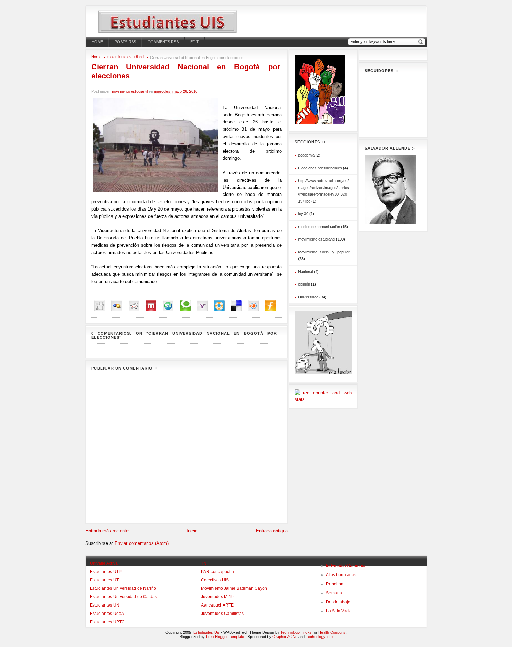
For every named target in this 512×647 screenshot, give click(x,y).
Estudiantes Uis (206, 632)
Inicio (192, 530)
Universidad (308, 297)
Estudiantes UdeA (107, 613)
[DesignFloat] (219, 306)
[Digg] (100, 306)
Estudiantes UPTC (107, 621)
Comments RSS (163, 42)
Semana (334, 593)
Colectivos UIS (215, 580)
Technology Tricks (296, 632)
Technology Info (319, 636)
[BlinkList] (253, 306)
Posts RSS (125, 42)
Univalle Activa (104, 563)
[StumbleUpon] (168, 306)
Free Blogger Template (225, 636)
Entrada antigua (272, 530)
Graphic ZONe (284, 636)
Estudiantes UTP (106, 571)
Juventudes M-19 (217, 596)
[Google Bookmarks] (117, 306)
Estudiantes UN (104, 605)
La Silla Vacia (339, 611)
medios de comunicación (319, 226)
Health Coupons (332, 632)
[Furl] (270, 306)
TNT (205, 563)
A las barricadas (341, 574)
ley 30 (303, 214)
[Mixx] (151, 306)
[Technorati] (185, 306)
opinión (304, 284)
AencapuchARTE (217, 605)
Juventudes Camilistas (222, 613)
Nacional (305, 271)
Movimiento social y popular (324, 252)
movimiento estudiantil (125, 57)
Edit (194, 42)
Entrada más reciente (107, 530)
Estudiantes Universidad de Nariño (123, 588)
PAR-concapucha (217, 571)
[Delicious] (236, 306)
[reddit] (134, 306)
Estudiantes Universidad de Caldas (123, 596)
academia (306, 155)
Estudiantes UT (104, 580)
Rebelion (334, 583)
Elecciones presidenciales (320, 168)
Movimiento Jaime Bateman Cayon (234, 588)
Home (97, 42)
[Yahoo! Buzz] (202, 306)
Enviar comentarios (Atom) (142, 543)
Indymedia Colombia (345, 565)
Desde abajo (338, 602)
